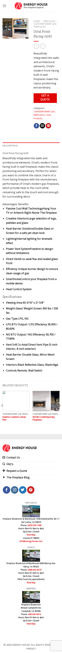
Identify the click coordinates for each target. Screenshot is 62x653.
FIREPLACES (49, 21)
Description (10, 145)
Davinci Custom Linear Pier (14, 418)
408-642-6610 (34, 614)
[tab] (31, 145)
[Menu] (4, 6)
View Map (31, 534)
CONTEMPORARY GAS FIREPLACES (45, 25)
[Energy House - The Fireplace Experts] (31, 6)
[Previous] (2, 412)
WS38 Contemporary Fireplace (44, 418)
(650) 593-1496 (34, 525)
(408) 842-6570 (34, 569)
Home (37, 21)
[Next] (59, 412)
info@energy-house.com (31, 541)
